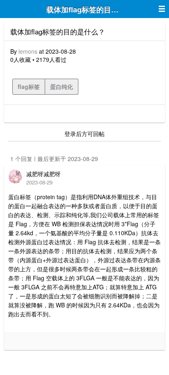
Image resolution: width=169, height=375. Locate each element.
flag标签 (29, 86)
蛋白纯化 (61, 86)
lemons (27, 51)
